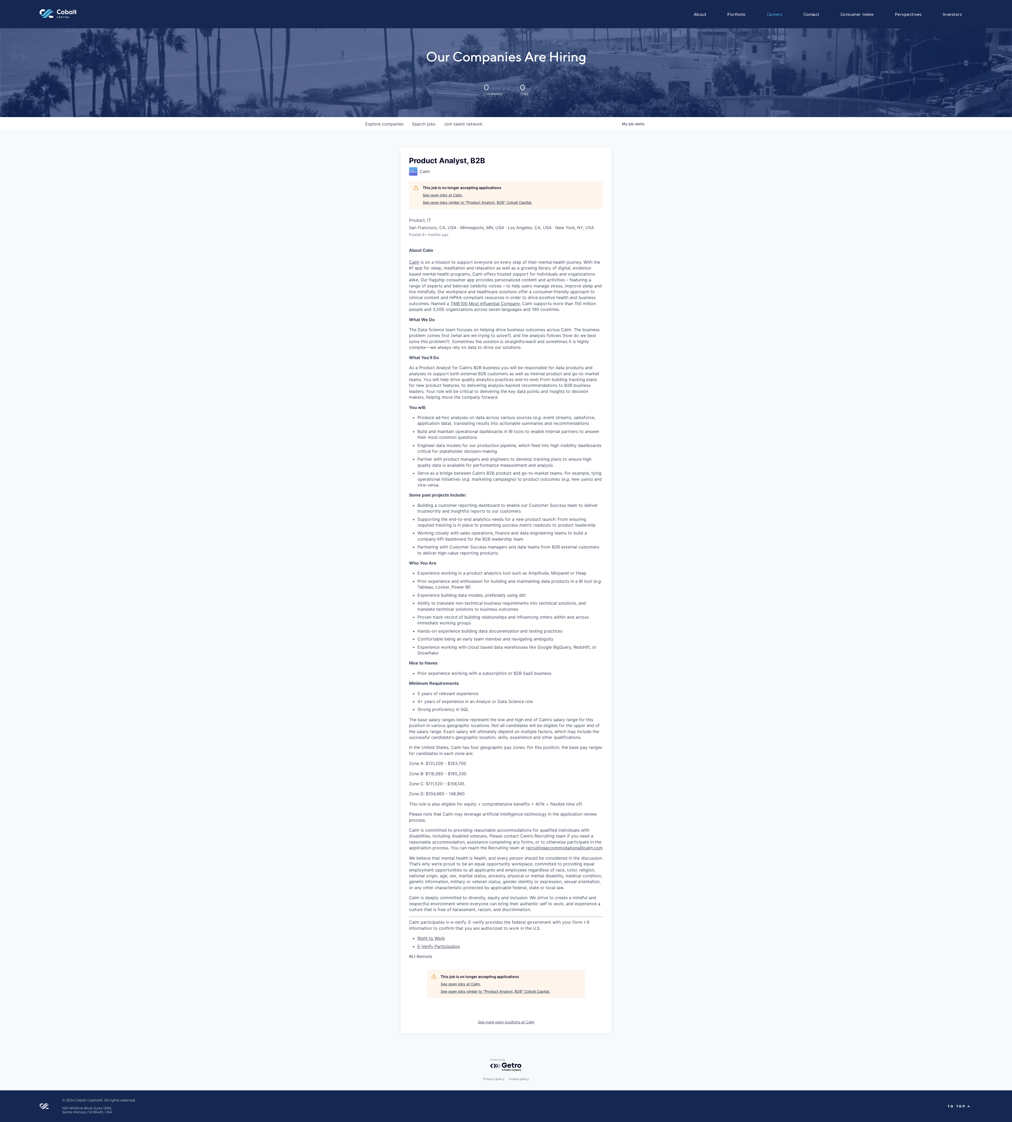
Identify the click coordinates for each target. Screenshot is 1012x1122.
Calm (414, 262)
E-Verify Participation (438, 946)
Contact (811, 14)
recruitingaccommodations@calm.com (564, 847)
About (700, 14)
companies (384, 124)
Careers (775, 14)
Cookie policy (519, 1079)
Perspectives (908, 14)
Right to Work (431, 938)
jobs (423, 124)
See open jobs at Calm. (443, 195)
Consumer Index (857, 14)
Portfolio (736, 14)
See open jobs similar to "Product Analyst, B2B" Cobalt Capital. (477, 202)
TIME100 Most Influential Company (485, 303)
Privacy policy (493, 1079)
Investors (952, 14)
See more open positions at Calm (506, 1022)
